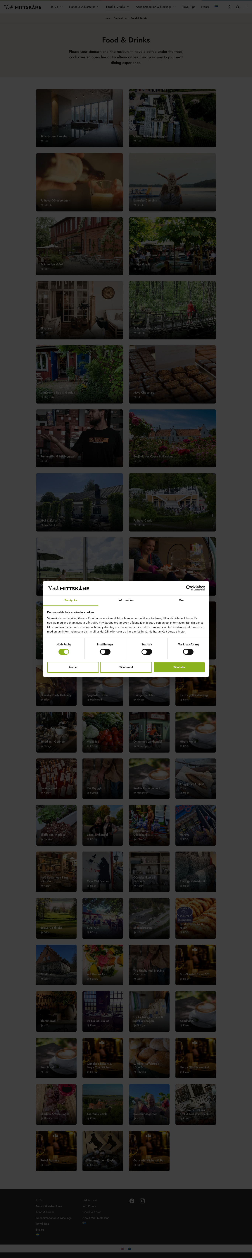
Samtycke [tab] (70, 600)
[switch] (105, 652)
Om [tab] (181, 600)
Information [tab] (126, 600)
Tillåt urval (126, 667)
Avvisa (73, 667)
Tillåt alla (179, 667)
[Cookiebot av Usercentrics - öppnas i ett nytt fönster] (189, 588)
